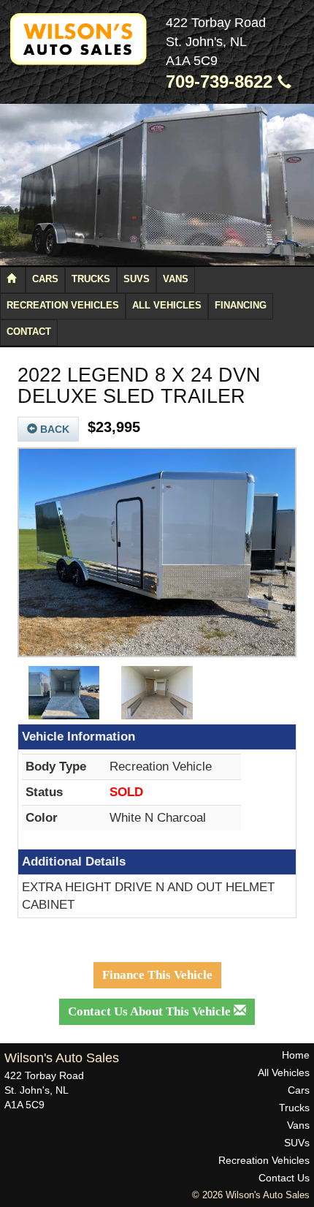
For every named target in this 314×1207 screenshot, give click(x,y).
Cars (45, 279)
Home (296, 1055)
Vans (175, 279)
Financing (241, 305)
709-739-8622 (221, 81)
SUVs (136, 279)
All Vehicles (167, 305)
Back (53, 429)
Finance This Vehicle (157, 975)
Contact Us (284, 1178)
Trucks (91, 279)
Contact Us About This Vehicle (151, 1011)
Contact (29, 332)
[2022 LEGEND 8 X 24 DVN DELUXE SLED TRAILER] (157, 552)
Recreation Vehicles (63, 305)
